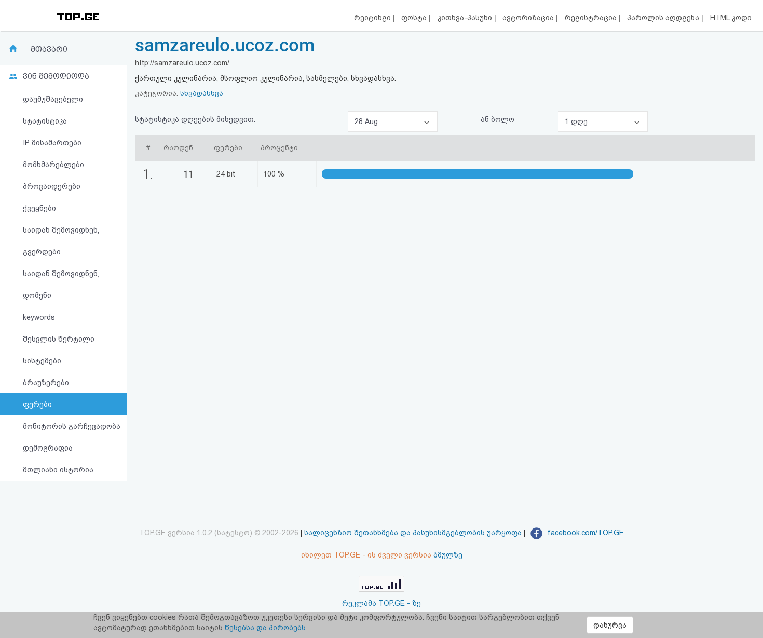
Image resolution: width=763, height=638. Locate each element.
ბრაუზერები (46, 382)
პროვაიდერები (51, 186)
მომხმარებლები (53, 164)
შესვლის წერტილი (58, 339)
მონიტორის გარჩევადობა (71, 426)
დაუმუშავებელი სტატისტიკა (53, 110)
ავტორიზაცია (529, 17)
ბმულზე (447, 555)
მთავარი (49, 49)
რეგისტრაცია (592, 17)
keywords (39, 317)
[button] (393, 121)
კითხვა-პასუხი (466, 17)
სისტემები (42, 361)
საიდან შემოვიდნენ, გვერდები (61, 241)
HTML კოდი (731, 17)
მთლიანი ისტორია (58, 470)
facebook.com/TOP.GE (585, 532)
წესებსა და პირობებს (265, 627)
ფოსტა (415, 17)
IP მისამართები (52, 143)
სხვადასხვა (201, 93)
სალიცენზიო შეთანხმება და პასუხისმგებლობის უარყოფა (413, 532)
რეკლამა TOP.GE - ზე (381, 603)
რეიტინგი (373, 17)
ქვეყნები (39, 208)
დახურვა (609, 625)
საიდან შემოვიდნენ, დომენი (61, 284)
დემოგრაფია (48, 448)
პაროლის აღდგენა (664, 17)
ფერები (37, 404)
